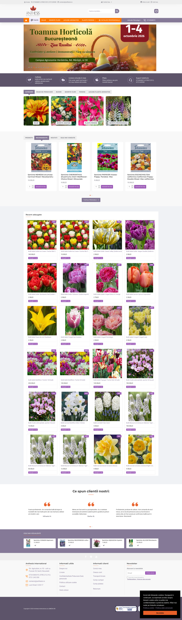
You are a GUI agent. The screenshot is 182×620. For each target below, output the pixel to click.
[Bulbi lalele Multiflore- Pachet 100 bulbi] (42, 363)
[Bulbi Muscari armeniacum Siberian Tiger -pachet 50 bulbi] (42, 449)
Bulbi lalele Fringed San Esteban (71, 337)
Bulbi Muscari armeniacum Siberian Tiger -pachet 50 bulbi (42, 466)
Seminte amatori (63, 123)
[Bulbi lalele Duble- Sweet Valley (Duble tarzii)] (107, 234)
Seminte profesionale (118, 123)
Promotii (29, 138)
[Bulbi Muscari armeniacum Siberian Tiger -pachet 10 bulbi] (74, 449)
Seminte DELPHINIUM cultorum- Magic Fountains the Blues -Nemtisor (78, 540)
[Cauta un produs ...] (117, 11)
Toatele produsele (90, 200)
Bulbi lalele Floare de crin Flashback (39, 337)
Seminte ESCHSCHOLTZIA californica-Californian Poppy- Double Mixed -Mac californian (140, 177)
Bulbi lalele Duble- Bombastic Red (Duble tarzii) (42, 294)
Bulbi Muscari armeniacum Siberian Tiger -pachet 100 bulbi (140, 423)
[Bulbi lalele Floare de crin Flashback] (42, 320)
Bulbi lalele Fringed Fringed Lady (136, 337)
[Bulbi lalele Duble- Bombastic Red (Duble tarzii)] (42, 277)
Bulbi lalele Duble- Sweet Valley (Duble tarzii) (108, 251)
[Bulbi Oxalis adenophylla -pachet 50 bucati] (140, 363)
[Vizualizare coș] (156, 11)
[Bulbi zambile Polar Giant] (107, 406)
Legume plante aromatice (99, 92)
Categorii (29, 92)
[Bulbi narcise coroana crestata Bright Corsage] (140, 449)
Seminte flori (70, 92)
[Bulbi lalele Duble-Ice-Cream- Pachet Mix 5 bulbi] (74, 234)
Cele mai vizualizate (32, 533)
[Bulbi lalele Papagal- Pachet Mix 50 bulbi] (107, 363)
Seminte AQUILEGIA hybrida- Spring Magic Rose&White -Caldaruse (112, 540)
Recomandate (42, 138)
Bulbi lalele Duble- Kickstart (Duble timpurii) (75, 294)
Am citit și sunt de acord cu (139, 578)
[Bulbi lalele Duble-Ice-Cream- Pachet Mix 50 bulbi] (42, 234)
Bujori (59, 92)
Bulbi (36, 123)
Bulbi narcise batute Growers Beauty (105, 466)
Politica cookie (148, 608)
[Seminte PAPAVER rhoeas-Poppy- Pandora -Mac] (107, 157)
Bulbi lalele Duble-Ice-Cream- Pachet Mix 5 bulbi (75, 251)
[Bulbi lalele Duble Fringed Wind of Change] (107, 277)
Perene (82, 92)
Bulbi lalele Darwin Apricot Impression (138, 294)
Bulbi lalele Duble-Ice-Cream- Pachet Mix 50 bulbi (42, 251)
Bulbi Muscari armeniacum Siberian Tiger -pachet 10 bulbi (75, 466)
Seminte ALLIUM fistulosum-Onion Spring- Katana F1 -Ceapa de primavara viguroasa (147, 540)
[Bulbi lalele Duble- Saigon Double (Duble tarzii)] (140, 234)
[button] (41, 186)
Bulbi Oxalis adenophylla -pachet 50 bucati (140, 380)
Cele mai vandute (68, 138)
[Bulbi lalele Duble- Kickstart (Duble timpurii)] (74, 277)
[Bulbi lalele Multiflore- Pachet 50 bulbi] (74, 363)
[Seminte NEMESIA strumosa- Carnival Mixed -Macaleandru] (41, 157)
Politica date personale (164, 608)
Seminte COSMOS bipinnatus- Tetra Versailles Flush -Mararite (44, 540)
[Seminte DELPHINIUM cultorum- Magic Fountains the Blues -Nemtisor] (62, 543)
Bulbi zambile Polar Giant (102, 423)
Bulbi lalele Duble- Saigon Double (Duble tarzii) (140, 251)
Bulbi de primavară (44, 92)
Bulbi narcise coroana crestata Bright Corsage (140, 466)
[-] (33, 187)
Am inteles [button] (160, 613)
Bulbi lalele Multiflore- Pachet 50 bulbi (73, 380)
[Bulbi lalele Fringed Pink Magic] (107, 320)
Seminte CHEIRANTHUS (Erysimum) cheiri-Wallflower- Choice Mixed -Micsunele (74, 177)
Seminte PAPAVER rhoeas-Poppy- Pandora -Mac (105, 176)
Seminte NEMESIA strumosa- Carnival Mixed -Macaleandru (40, 176)
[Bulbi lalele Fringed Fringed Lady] (140, 320)
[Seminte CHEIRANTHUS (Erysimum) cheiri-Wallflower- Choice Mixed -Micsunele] (74, 157)
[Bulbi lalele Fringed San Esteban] (74, 320)
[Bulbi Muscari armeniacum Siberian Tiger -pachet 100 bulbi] (140, 406)
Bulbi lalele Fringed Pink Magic (103, 337)
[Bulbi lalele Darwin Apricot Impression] (140, 277)
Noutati (54, 138)
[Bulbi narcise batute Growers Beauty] (107, 449)
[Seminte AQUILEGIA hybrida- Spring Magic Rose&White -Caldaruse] (96, 543)
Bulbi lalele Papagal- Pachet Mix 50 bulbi (107, 380)
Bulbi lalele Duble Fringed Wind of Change (107, 294)
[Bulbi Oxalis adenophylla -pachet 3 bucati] (42, 406)
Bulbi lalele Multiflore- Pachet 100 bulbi (40, 380)
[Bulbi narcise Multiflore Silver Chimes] (74, 406)
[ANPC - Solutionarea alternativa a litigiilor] (126, 608)
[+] (33, 186)
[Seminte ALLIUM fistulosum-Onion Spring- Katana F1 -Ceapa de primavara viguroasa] (131, 543)
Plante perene (91, 123)
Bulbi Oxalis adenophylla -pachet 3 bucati (41, 423)
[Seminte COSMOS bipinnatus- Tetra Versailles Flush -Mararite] (28, 543)
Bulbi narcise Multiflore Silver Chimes (73, 423)
